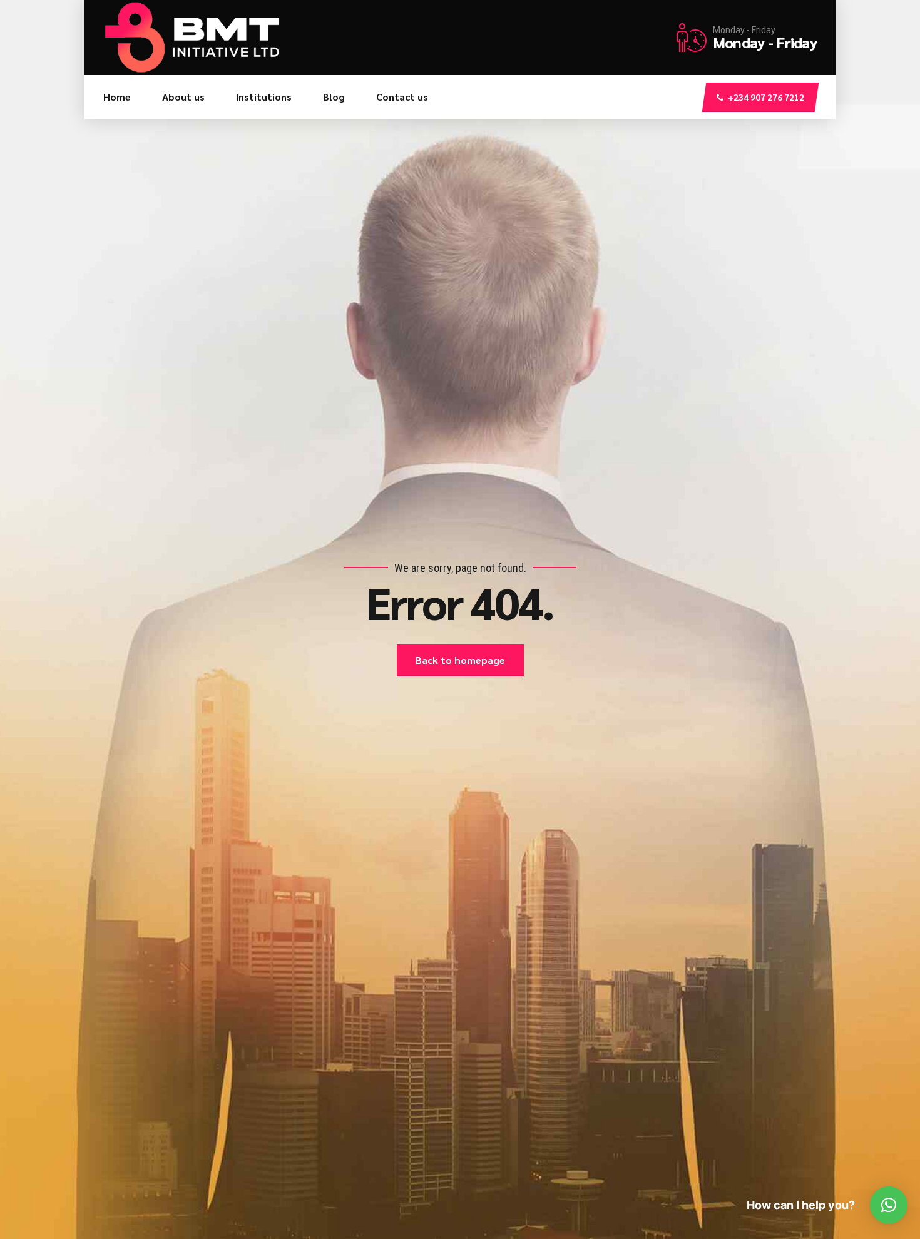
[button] (888, 1205)
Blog (334, 96)
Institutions (264, 96)
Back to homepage (460, 659)
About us (183, 96)
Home (117, 96)
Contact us (402, 96)
